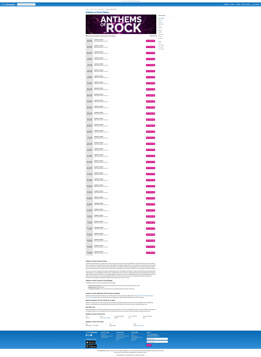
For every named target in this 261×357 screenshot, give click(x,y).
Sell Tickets (255, 4)
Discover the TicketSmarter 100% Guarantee (130, 1)
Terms (132, 334)
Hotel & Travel (246, 4)
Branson (88, 317)
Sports (232, 4)
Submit (149, 345)
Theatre (238, 4)
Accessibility (134, 338)
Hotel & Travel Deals (120, 337)
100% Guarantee (104, 337)
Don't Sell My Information (136, 337)
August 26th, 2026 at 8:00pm (142, 295)
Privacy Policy (134, 336)
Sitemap (133, 340)
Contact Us (103, 334)
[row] (121, 41)
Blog (117, 340)
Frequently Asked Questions (107, 336)
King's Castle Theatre (105, 317)
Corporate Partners (120, 334)
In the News (118, 338)
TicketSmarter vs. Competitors (122, 336)
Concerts (226, 4)
